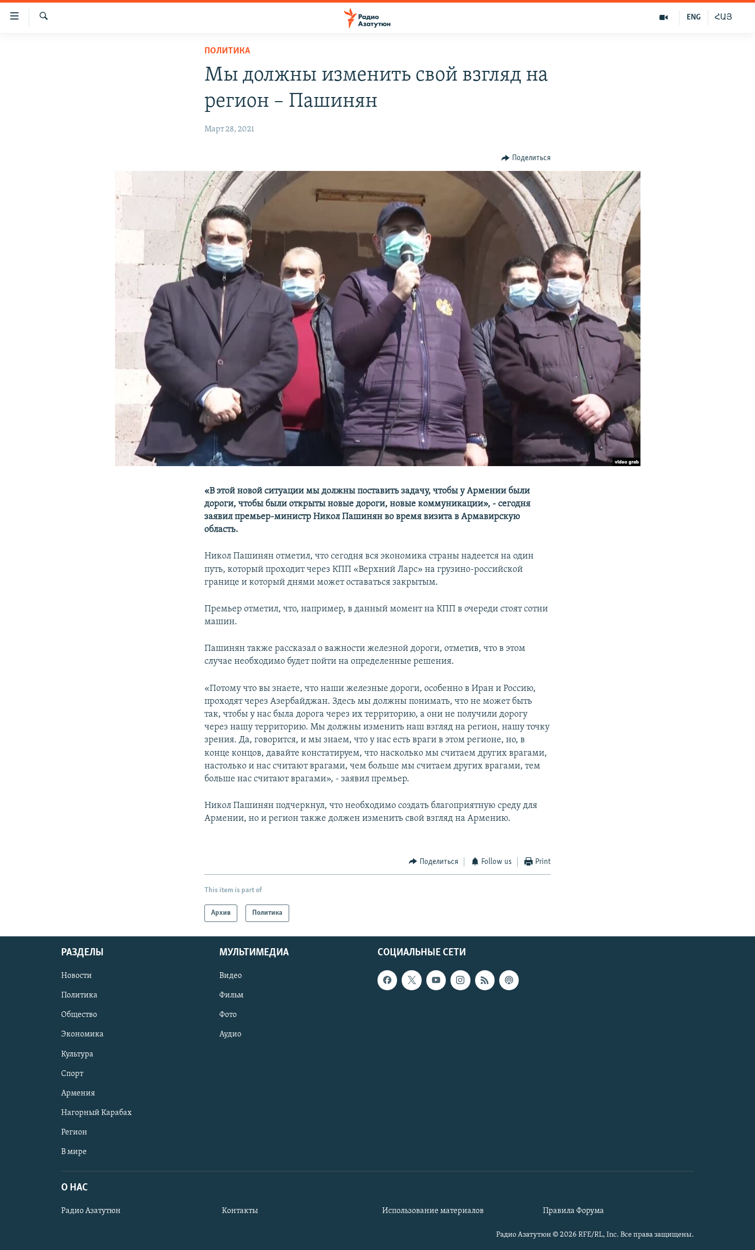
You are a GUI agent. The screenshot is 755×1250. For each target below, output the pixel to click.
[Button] (526, 158)
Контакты (240, 1211)
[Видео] (664, 17)
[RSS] (485, 980)
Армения (78, 1093)
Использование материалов (433, 1211)
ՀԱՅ (723, 17)
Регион (74, 1132)
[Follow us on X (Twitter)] (411, 980)
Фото (228, 1015)
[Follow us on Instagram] (460, 980)
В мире (74, 1152)
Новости (76, 976)
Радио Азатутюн (91, 1211)
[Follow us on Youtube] (436, 980)
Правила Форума (573, 1211)
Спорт (72, 1074)
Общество (79, 1015)
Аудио (230, 1035)
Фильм (231, 995)
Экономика (82, 1035)
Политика (227, 51)
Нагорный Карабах (96, 1113)
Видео (230, 976)
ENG (694, 17)
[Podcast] (509, 980)
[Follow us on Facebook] (387, 980)
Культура (77, 1054)
